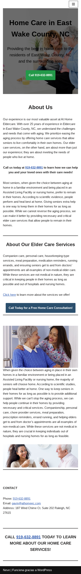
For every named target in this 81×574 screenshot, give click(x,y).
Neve (6, 570)
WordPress (44, 570)
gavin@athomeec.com (26, 503)
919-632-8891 (34, 167)
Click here (9, 294)
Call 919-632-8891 (40, 75)
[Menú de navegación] (73, 4)
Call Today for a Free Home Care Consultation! (41, 307)
